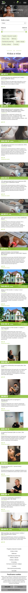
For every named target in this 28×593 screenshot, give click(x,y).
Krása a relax (14, 551)
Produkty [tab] (16, 44)
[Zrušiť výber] (25, 23)
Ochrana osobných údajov (14, 564)
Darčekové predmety (14, 555)
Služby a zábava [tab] (6, 44)
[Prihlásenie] (20, 2)
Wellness (14, 553)
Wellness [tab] (14, 38)
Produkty (14, 562)
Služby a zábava (14, 560)
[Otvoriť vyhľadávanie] (14, 2)
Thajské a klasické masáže (14, 549)
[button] (24, 2)
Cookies (14, 566)
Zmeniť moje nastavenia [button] (14, 589)
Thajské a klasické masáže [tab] (9, 36)
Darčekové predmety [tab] (8, 41)
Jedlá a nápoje (14, 557)
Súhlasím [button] (7, 586)
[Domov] (3, 2)
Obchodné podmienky (14, 568)
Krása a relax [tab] (5, 38)
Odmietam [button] (20, 586)
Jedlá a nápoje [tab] (20, 41)
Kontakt (14, 570)
